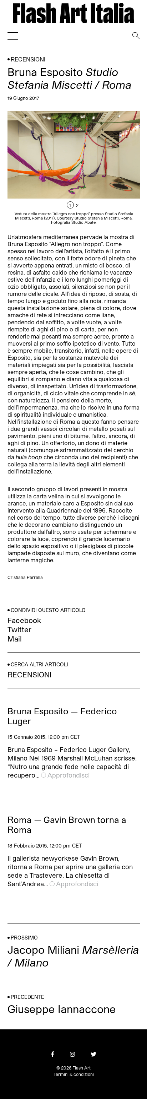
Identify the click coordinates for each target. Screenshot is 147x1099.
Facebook (24, 620)
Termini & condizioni (74, 1074)
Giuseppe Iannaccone (61, 1008)
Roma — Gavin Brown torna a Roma (66, 825)
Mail (14, 638)
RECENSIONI (28, 59)
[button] (107, 167)
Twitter (19, 629)
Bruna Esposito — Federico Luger (62, 716)
